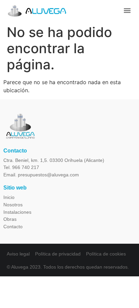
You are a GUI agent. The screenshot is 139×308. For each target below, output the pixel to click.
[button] (127, 10)
